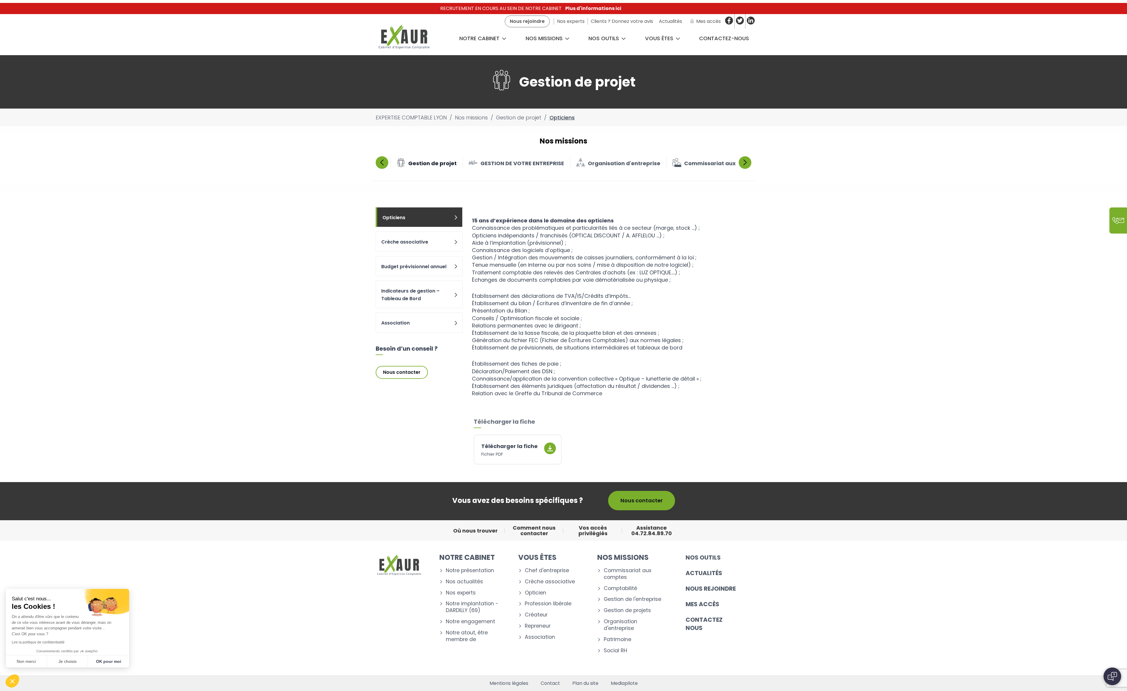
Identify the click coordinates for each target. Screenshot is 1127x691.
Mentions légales (509, 683)
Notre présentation (470, 570)
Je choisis (67, 661)
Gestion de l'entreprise (632, 599)
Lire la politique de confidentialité (38, 642)
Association (395, 323)
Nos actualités (464, 581)
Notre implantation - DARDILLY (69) (472, 607)
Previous (382, 162)
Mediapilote (624, 683)
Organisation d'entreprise (620, 625)
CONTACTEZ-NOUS (724, 38)
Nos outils (604, 38)
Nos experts (461, 592)
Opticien (535, 592)
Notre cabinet (480, 38)
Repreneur (538, 626)
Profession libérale (548, 603)
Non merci (26, 661)
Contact (550, 683)
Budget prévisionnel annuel (413, 266)
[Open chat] (1112, 676)
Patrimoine (617, 639)
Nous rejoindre (711, 588)
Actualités (704, 573)
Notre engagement (470, 621)
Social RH (615, 650)
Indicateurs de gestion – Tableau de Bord (410, 295)
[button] (12, 681)
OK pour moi (108, 661)
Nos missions (545, 38)
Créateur (536, 614)
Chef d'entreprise (547, 570)
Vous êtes (660, 38)
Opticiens (393, 217)
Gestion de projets (627, 610)
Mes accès (702, 604)
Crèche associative (404, 242)
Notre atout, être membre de (467, 636)
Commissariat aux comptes (627, 574)
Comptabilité (620, 588)
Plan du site (585, 683)
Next (745, 162)
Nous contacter (402, 372)
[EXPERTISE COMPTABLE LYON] (404, 38)
